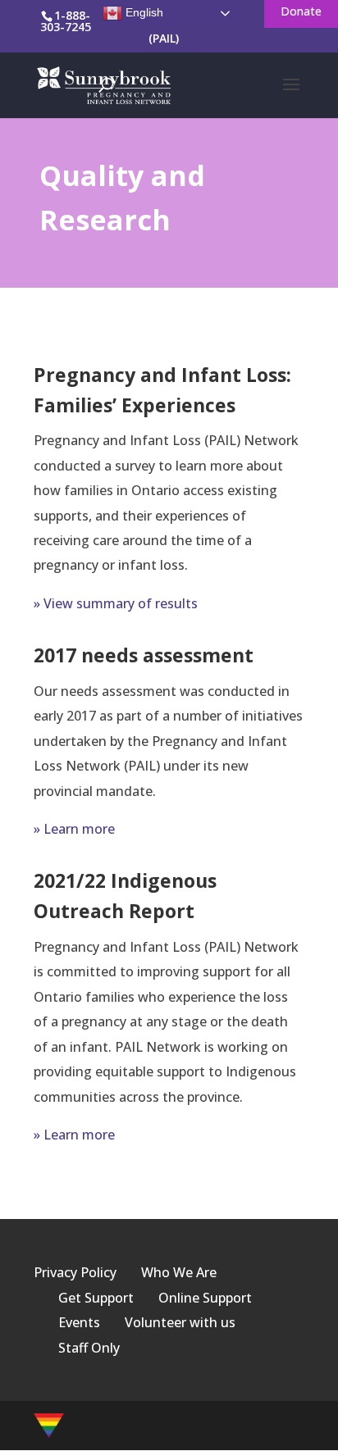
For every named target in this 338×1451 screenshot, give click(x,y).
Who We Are (179, 1272)
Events (79, 1322)
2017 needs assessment (144, 655)
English (142, 12)
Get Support (96, 1298)
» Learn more (74, 829)
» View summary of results (116, 603)
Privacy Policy (75, 1272)
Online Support (205, 1298)
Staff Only (89, 1348)
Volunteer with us (180, 1322)
